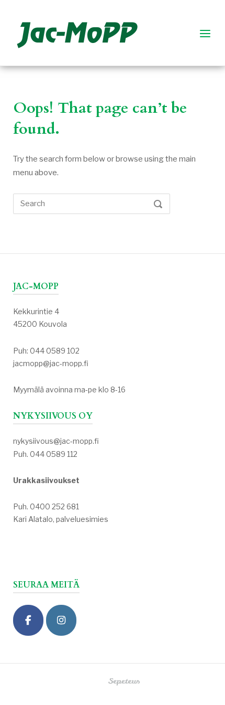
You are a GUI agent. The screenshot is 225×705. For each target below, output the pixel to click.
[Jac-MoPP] (28, 620)
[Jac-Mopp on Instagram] (61, 620)
